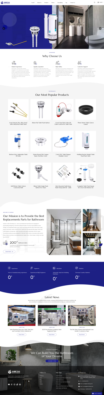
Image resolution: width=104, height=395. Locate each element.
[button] (3, 28)
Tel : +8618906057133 (84, 381)
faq (66, 2)
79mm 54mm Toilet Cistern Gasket (86, 123)
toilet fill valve (59, 375)
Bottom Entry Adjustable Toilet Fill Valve (18, 155)
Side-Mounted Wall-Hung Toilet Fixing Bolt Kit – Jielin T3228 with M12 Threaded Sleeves (63, 186)
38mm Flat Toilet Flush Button (41, 122)
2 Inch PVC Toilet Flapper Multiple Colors (63, 155)
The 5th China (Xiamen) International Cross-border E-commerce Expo (52, 330)
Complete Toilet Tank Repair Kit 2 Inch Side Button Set (85, 186)
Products (42, 375)
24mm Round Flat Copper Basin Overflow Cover (41, 155)
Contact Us (72, 2)
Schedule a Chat (52, 361)
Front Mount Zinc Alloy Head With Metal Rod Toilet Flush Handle (18, 123)
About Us (39, 2)
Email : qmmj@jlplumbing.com (86, 386)
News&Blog (60, 2)
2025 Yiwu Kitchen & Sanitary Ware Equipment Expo (22, 330)
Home (32, 2)
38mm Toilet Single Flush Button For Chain (40, 186)
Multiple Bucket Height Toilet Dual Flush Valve (85, 155)
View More (18, 127)
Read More (7, 35)
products (46, 2)
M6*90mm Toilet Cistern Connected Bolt (18, 186)
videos (52, 2)
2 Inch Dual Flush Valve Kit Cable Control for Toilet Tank (63, 123)
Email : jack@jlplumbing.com (86, 383)
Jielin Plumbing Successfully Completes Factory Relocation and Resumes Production (82, 330)
